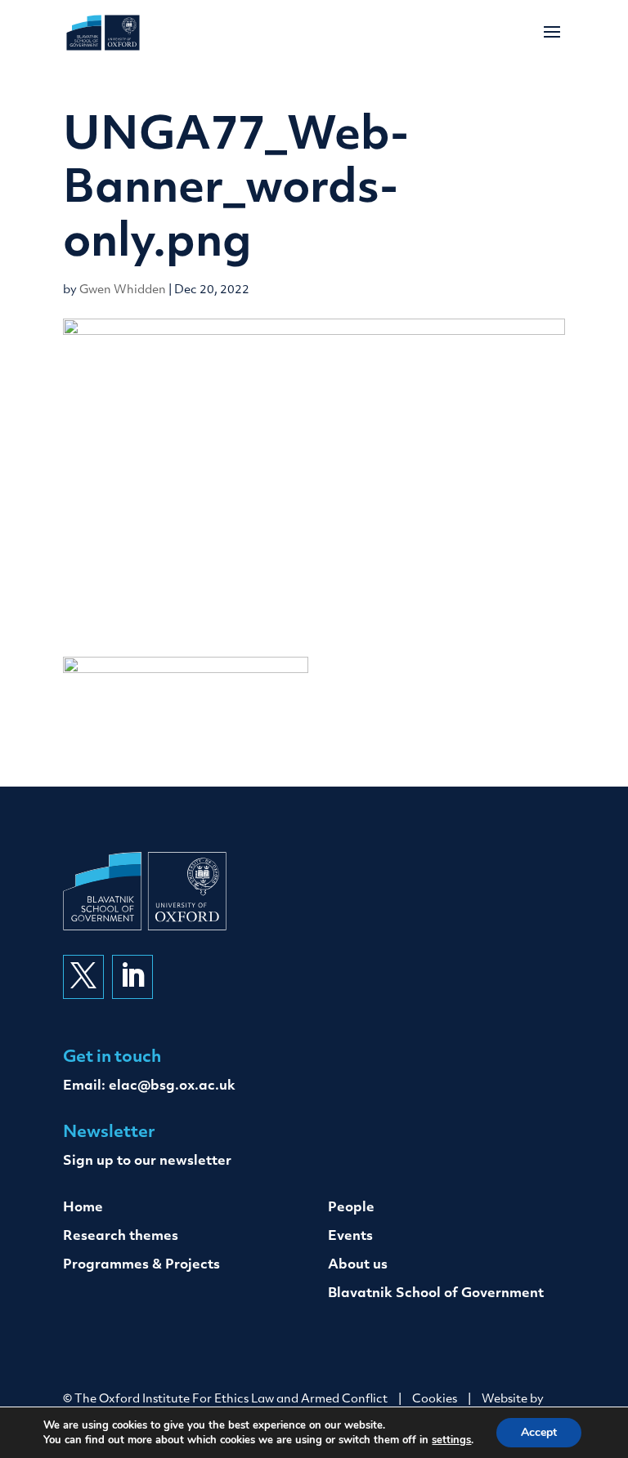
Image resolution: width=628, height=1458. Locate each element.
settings (451, 1440)
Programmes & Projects (141, 1265)
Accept (539, 1432)
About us (358, 1265)
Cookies (434, 1399)
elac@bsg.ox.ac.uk (172, 1086)
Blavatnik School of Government (436, 1293)
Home (83, 1208)
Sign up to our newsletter (147, 1161)
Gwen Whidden (122, 290)
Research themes (120, 1236)
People (351, 1208)
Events (350, 1236)
